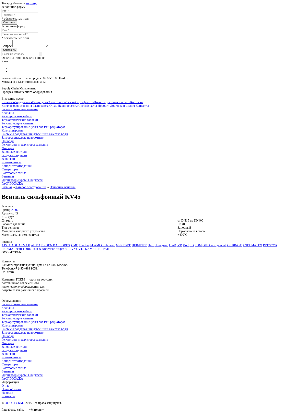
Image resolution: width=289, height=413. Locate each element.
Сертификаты (84, 102)
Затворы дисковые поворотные (22, 137)
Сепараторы (10, 169)
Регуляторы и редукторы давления (25, 144)
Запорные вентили (14, 151)
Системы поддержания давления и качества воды (35, 134)
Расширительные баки (17, 116)
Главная (7, 187)
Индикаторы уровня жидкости (22, 180)
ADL (14, 210)
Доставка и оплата (117, 102)
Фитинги (8, 176)
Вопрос (7, 46)
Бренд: (6, 210)
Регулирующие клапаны (18, 123)
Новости (99, 102)
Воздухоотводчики (14, 155)
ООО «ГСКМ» (15, 403)
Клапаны (8, 112)
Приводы (8, 141)
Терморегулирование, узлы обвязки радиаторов (33, 127)
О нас (51, 102)
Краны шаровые (12, 130)
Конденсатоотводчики (17, 165)
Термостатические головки (20, 119)
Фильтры (8, 148)
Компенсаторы (11, 162)
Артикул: (8, 213)
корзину (31, 3)
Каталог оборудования (17, 102)
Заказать (7, 206)
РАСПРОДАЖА (12, 183)
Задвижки (8, 158)
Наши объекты (65, 102)
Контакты (136, 102)
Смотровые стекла (14, 173)
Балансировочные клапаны (20, 109)
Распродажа (40, 102)
